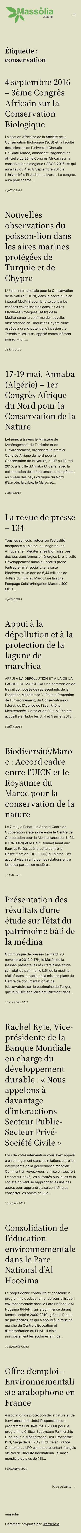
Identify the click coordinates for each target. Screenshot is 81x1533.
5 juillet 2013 (13, 726)
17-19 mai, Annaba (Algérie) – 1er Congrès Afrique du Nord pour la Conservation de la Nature (40, 400)
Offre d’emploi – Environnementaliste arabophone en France (40, 1387)
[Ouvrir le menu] (73, 15)
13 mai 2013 (13, 875)
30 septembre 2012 (17, 1346)
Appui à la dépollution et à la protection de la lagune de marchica (39, 644)
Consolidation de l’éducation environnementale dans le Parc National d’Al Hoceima (40, 1253)
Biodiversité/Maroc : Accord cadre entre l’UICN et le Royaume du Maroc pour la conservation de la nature (40, 782)
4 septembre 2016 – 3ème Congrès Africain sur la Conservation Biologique (37, 103)
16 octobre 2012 (15, 1203)
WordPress (51, 1524)
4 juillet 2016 (13, 190)
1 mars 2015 (13, 492)
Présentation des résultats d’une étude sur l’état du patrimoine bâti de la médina (40, 920)
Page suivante (64, 1486)
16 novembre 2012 (16, 1002)
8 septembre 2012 (16, 1469)
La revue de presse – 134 (40, 522)
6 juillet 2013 (13, 599)
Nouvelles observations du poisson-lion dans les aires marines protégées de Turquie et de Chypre (38, 246)
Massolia (12, 1514)
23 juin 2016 (13, 349)
